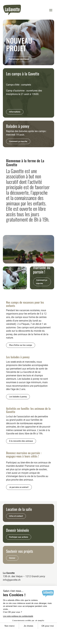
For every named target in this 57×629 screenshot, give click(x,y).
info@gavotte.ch (12, 579)
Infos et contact (16, 516)
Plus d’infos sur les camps (20, 345)
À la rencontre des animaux (21, 441)
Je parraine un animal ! (19, 487)
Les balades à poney (18, 396)
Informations (14, 112)
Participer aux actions (18, 537)
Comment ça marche (18, 141)
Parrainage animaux (19, 59)
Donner (12, 558)
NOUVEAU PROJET (19, 44)
